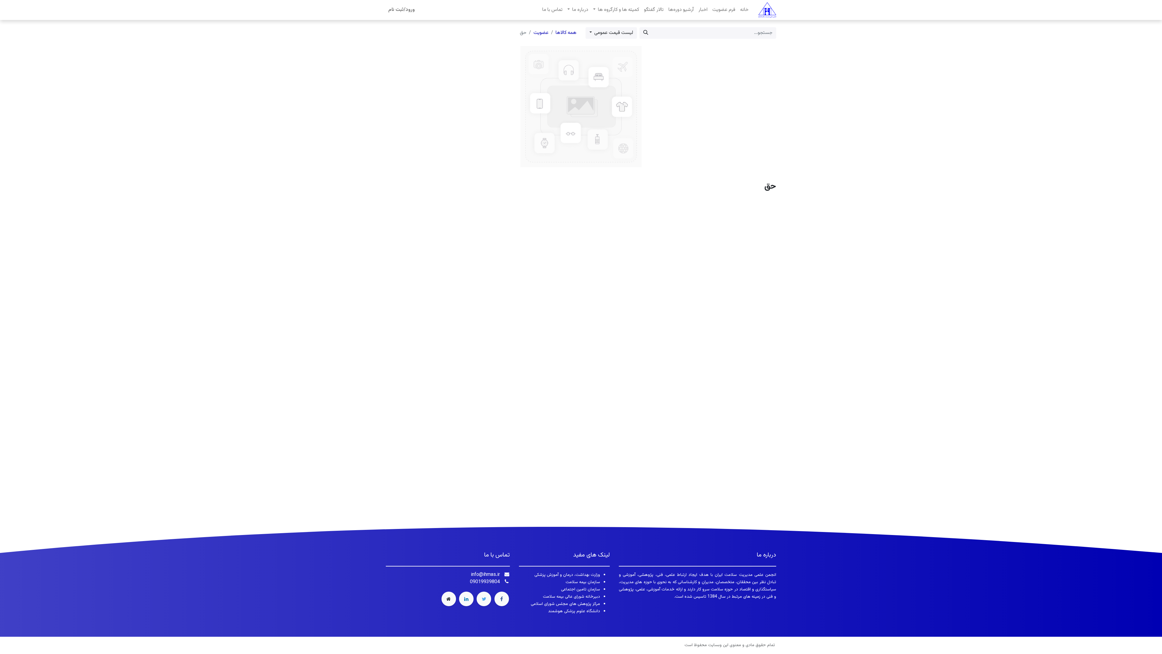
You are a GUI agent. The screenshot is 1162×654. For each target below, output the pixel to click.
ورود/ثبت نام (401, 10)
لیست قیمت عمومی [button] (613, 33)
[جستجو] (645, 33)
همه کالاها (566, 33)
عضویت (541, 33)
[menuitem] (744, 10)
